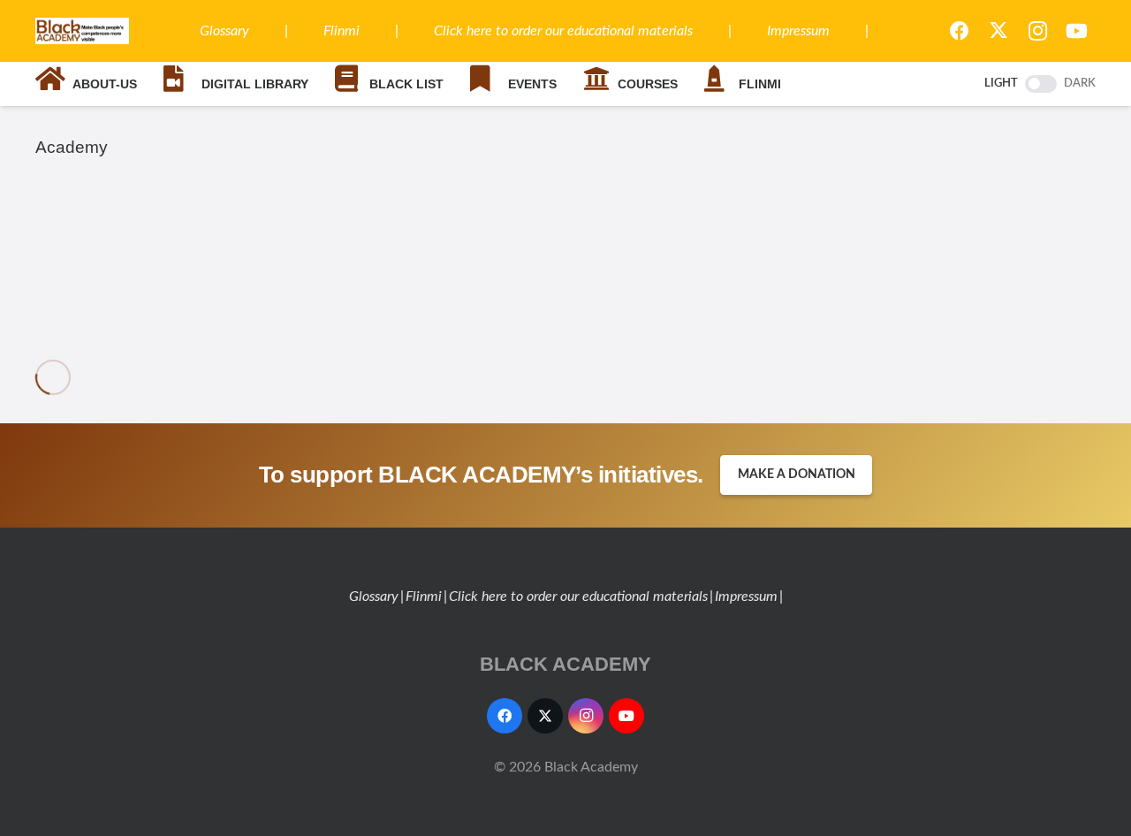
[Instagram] (1037, 30)
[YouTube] (1076, 30)
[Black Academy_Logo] (82, 31)
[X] (998, 30)
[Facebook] (959, 30)
